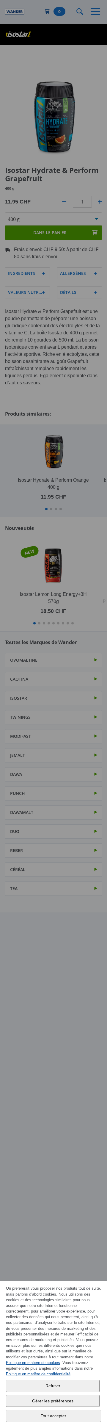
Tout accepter (53, 1415)
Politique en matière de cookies (33, 1362)
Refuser (52, 1385)
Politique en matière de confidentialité (38, 1374)
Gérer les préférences (52, 1401)
